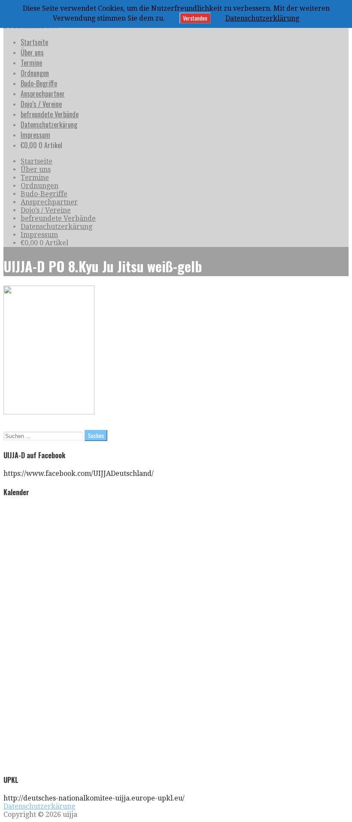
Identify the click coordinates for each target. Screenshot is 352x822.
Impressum (35, 135)
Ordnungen (35, 73)
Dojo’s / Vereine (41, 104)
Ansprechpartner (43, 93)
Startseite (34, 42)
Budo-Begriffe (39, 83)
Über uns (32, 52)
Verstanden (195, 18)
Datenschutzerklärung (262, 18)
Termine (31, 63)
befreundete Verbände (50, 114)
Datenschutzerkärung (49, 124)
